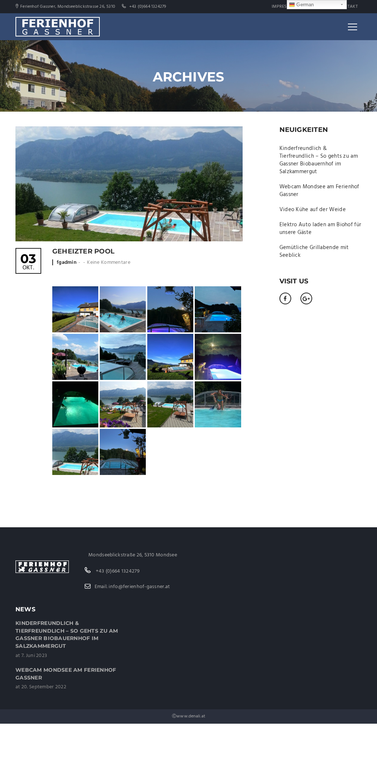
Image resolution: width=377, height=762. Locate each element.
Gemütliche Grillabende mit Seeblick (314, 251)
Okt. (28, 262)
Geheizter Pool (83, 251)
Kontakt (348, 6)
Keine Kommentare (108, 262)
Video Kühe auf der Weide (312, 209)
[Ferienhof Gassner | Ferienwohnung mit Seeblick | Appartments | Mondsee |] (57, 26)
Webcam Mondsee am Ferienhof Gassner (319, 190)
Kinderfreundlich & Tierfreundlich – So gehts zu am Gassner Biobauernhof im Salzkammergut (318, 160)
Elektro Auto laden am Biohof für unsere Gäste (320, 228)
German (304, 4)
